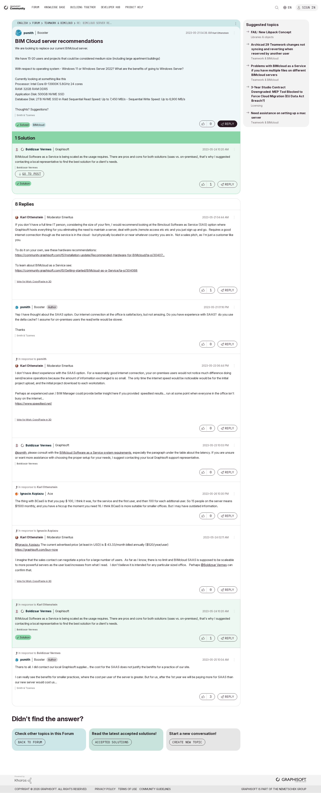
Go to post (31, 174)
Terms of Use (127, 789)
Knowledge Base (54, 7)
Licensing (256, 105)
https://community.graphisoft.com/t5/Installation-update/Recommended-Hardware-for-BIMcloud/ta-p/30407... (90, 255)
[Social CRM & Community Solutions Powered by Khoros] (23, 779)
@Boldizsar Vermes (214, 565)
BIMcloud (38, 124)
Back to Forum (30, 742)
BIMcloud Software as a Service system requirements (95, 452)
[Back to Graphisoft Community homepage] (15, 7)
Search (277, 7)
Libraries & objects (262, 37)
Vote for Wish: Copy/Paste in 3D (34, 281)
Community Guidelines (155, 789)
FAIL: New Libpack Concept (271, 32)
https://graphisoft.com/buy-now (36, 549)
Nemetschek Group (292, 789)
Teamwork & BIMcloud (264, 58)
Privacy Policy (105, 789)
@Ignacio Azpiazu (27, 544)
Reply (229, 124)
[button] (203, 124)
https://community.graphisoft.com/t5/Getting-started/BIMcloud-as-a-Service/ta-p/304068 (76, 270)
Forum (35, 7)
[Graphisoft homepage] (291, 780)
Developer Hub (110, 7)
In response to (32, 358)
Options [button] (235, 23)
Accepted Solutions (112, 742)
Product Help (134, 7)
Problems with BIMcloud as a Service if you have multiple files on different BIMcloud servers (278, 70)
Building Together (83, 7)
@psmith (21, 452)
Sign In (308, 7)
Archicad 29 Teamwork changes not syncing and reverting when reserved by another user (278, 49)
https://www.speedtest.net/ (33, 403)
